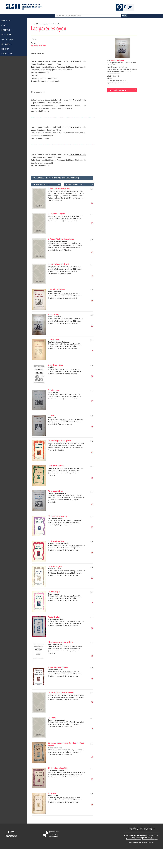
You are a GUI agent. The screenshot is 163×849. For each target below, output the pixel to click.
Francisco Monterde (60, 191)
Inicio (32, 24)
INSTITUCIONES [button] (6, 40)
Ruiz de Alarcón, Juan (117, 60)
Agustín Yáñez (71, 216)
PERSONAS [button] (5, 21)
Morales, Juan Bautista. (54, 569)
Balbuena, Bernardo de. (55, 748)
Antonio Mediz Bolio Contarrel (70, 695)
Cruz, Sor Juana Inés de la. (55, 518)
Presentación (132, 828)
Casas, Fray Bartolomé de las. (56, 720)
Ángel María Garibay (63, 443)
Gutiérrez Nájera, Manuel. (55, 670)
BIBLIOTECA (5, 49)
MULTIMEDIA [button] (6, 44)
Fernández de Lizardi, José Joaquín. (58, 544)
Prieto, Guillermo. (53, 594)
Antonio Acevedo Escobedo (69, 621)
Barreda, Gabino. (53, 796)
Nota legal (149, 829)
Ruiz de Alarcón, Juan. (54, 292)
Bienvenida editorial (142, 828)
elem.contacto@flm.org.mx (150, 839)
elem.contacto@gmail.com (133, 839)
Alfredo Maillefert (66, 672)
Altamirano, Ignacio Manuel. (56, 619)
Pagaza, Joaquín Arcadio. (55, 644)
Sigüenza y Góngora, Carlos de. (57, 493)
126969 (75, 193)
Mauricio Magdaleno (67, 394)
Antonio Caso (65, 420)
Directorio (152, 828)
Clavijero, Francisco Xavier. (56, 770)
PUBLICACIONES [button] (7, 35)
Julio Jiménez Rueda (77, 61)
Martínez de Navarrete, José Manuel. (59, 342)
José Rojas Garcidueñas (66, 267)
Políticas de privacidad (138, 829)
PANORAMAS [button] (5, 30)
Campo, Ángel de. (53, 392)
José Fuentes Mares (68, 798)
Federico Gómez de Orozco (75, 468)
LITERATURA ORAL (7, 54)
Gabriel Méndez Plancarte (75, 646)
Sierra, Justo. (52, 418)
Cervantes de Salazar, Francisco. (57, 241)
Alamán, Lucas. (52, 367)
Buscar (124, 16)
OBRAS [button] (3, 25)
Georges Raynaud (58, 196)
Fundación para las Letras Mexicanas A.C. (136, 835)
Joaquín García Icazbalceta (69, 243)
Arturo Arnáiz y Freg (66, 369)
